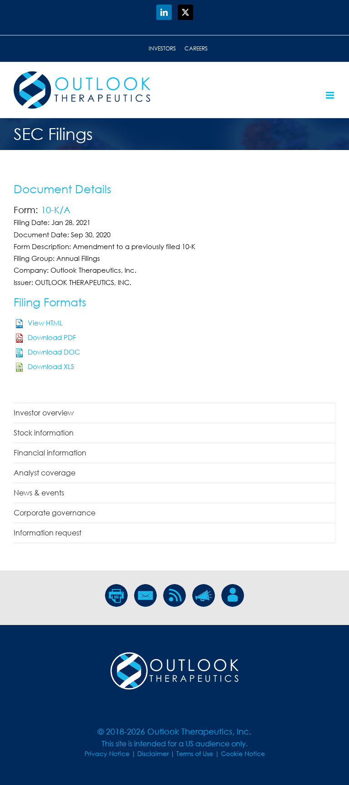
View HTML (45, 323)
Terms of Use (194, 753)
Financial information (50, 452)
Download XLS (51, 366)
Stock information (44, 432)
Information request (47, 532)
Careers (196, 48)
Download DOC (54, 352)
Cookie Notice (243, 753)
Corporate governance (54, 512)
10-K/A (55, 209)
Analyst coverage (44, 472)
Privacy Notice (107, 753)
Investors (162, 48)
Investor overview (44, 412)
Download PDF (52, 337)
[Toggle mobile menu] (330, 95)
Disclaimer (153, 753)
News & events (39, 492)
